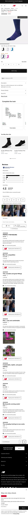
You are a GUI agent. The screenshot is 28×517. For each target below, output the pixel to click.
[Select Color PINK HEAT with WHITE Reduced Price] (8, 57)
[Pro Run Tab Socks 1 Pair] (20, 142)
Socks (12, 8)
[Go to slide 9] (15, 158)
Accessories (7, 8)
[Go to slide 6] (13, 158)
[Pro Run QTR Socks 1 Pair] (6, 142)
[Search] (22, 6)
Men (2, 8)
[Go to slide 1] (13, 3)
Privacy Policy (16, 513)
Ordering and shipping (6, 457)
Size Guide (24, 61)
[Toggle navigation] (2, 5)
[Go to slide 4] (12, 158)
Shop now (20, 1)
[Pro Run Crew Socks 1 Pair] (14, 30)
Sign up (19, 448)
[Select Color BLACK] (3, 49)
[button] (5, 6)
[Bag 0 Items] (26, 5)
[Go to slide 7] (14, 158)
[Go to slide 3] (14, 3)
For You (3, 465)
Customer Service (5, 453)
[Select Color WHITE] (8, 49)
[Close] (26, 489)
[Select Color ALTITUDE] (12, 49)
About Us (3, 461)
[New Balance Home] (14, 5)
